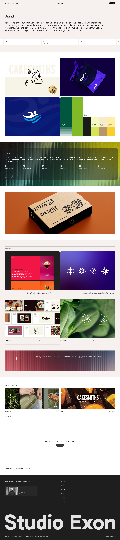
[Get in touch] (24, 492)
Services (12, 3)
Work (5, 3)
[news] (63, 494)
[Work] (63, 485)
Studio (8, 3)
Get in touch (21, 492)
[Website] (65, 502)
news (61, 493)
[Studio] (64, 489)
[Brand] (64, 498)
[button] (7, 12)
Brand (62, 497)
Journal (17, 3)
